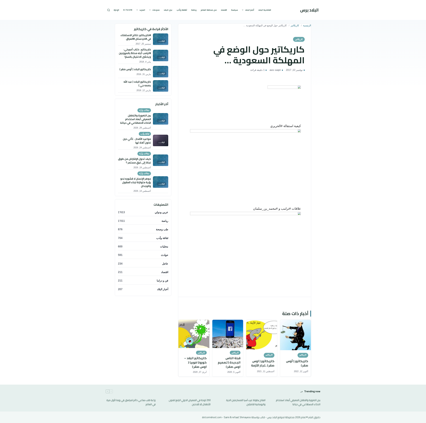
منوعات (156, 10)
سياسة (234, 10)
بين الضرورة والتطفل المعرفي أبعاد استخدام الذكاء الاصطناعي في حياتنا (298, 402)
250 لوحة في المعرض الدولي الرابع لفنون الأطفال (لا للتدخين (190, 402)
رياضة (194, 10)
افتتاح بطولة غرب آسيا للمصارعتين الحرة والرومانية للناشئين (245, 402)
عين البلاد (168, 10)
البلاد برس (309, 10)
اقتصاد (224, 10)
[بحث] (108, 10)
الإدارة (116, 10)
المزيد (142, 10)
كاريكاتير (295, 25)
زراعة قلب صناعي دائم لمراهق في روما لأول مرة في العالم (131, 402)
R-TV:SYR (127, 10)
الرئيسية (307, 25)
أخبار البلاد (249, 10)
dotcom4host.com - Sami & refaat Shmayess (226, 417)
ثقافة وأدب (182, 10)
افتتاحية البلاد (264, 10)
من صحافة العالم (209, 10)
